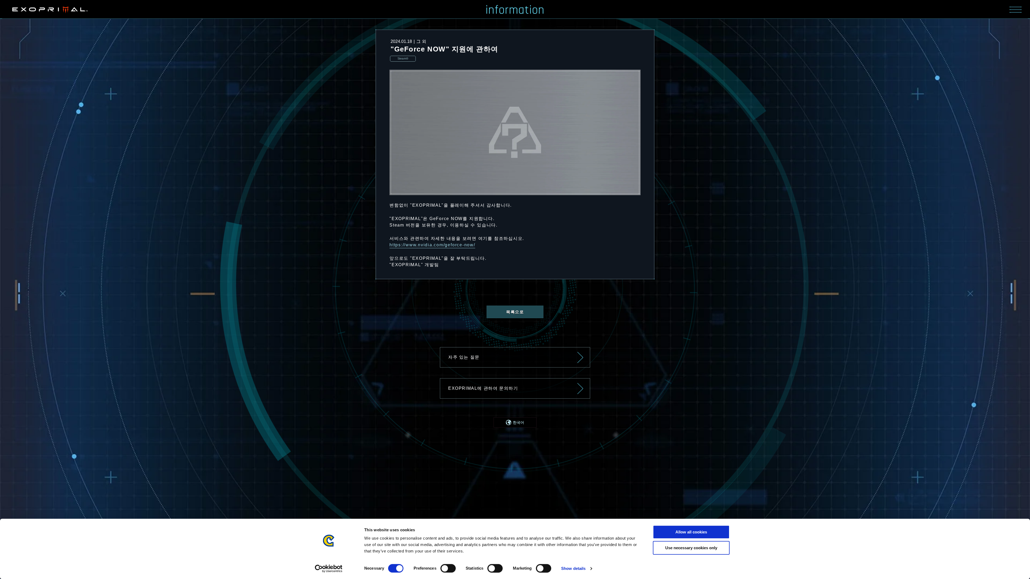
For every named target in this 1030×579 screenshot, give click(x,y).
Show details (573, 568)
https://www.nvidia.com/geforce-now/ (432, 245)
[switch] (448, 568)
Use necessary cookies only (691, 547)
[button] (515, 422)
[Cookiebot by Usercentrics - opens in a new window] (328, 569)
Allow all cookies (691, 532)
